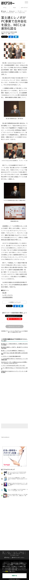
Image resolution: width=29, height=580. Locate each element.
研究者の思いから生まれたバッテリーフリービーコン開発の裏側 (14, 372)
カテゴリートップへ (15, 326)
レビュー (9, 552)
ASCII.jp (7, 557)
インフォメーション (14, 555)
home (4, 11)
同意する (14, 575)
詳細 (7, 571)
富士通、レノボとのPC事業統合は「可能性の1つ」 (13, 350)
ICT (24, 7)
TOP (3, 552)
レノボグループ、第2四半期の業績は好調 (10, 356)
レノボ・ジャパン (7, 295)
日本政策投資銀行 (7, 297)
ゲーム (3, 553)
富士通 (4, 293)
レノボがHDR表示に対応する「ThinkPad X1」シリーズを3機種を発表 (14, 359)
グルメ (4, 7)
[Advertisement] (14, 388)
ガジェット (12, 11)
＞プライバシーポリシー (14, 579)
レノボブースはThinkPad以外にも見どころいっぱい (13, 365)
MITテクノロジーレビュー (19, 557)
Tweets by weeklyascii (5, 437)
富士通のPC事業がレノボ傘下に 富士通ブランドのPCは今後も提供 (14, 348)
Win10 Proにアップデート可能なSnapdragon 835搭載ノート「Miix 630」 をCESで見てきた (14, 362)
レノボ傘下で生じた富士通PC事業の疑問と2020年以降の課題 (14, 353)
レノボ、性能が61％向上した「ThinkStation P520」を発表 (14, 368)
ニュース (15, 552)
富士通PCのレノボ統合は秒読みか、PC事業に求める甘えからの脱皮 (14, 344)
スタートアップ (14, 7)
